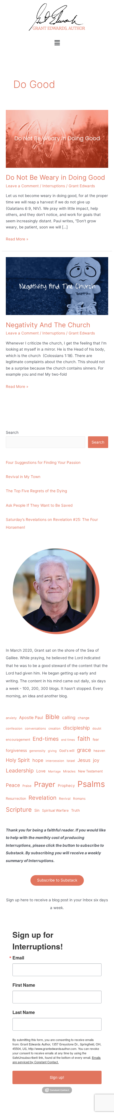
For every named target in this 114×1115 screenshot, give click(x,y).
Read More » (17, 238)
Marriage (54, 771)
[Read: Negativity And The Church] (57, 286)
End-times (46, 738)
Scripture (19, 809)
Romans (79, 799)
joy (96, 760)
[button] (57, 43)
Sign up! (57, 1077)
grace (84, 750)
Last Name (23, 1012)
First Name (23, 985)
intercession (55, 761)
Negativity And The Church (48, 325)
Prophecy (66, 785)
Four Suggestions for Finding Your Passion (43, 462)
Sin (37, 810)
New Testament (90, 771)
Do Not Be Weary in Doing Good (55, 177)
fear (96, 739)
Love (41, 771)
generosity (37, 751)
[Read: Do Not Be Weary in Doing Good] (57, 138)
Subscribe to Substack (57, 880)
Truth (75, 810)
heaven (99, 751)
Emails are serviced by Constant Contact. (56, 1059)
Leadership (20, 770)
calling (68, 717)
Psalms (91, 784)
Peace (13, 785)
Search (12, 432)
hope (37, 760)
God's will (66, 751)
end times (68, 740)
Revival (65, 799)
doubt (96, 728)
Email (18, 958)
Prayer (44, 784)
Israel (71, 761)
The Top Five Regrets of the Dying (36, 491)
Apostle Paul (31, 717)
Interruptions (53, 186)
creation (54, 728)
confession (14, 728)
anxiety (11, 718)
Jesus (83, 760)
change (83, 718)
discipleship (76, 728)
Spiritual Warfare (55, 810)
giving (52, 751)
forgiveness (16, 750)
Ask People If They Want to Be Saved (39, 505)
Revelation (42, 797)
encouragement (18, 740)
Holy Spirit (18, 760)
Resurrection (16, 798)
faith (83, 738)
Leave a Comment (22, 186)
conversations (35, 728)
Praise (27, 786)
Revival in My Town (23, 476)
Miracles (69, 771)
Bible (52, 716)
